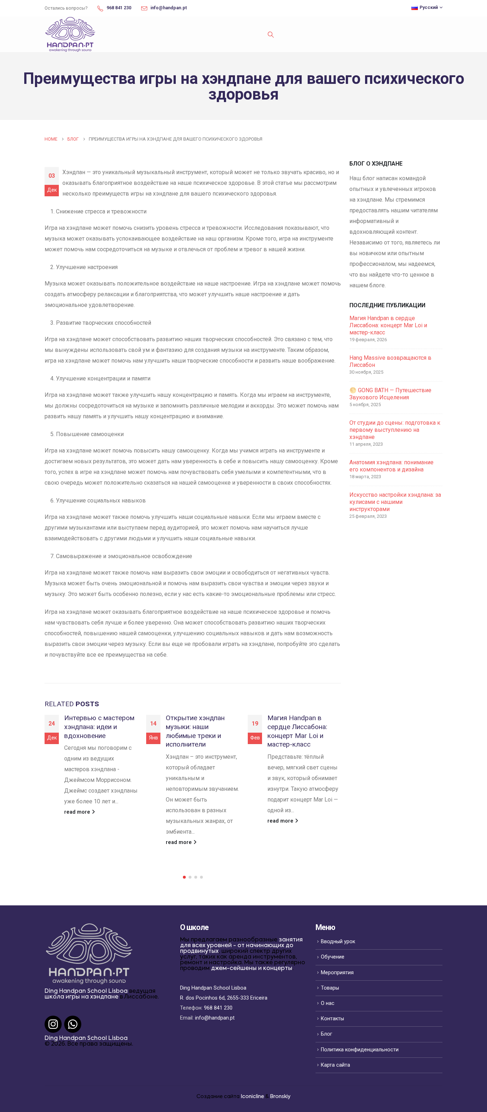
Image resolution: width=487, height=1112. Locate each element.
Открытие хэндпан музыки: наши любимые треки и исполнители (195, 731)
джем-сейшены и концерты (251, 968)
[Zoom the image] (89, 928)
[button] (270, 34)
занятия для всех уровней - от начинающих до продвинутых (241, 945)
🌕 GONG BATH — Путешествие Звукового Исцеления (390, 394)
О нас (327, 1003)
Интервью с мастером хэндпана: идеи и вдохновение (99, 727)
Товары (330, 988)
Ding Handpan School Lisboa (86, 991)
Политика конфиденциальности (360, 1050)
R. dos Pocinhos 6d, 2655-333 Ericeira (223, 998)
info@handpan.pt (215, 1018)
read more (78, 812)
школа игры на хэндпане (81, 997)
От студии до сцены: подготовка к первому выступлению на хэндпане (394, 429)
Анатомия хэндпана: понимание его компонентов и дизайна (391, 466)
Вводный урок (338, 942)
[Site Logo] (70, 34)
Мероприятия (337, 973)
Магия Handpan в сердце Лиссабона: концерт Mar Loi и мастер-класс (297, 731)
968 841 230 (218, 1008)
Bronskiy (280, 1096)
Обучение (332, 957)
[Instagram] (53, 1024)
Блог (326, 1034)
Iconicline (252, 1096)
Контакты (332, 1019)
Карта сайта (335, 1065)
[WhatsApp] (72, 1024)
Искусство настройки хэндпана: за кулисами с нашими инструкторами (395, 501)
